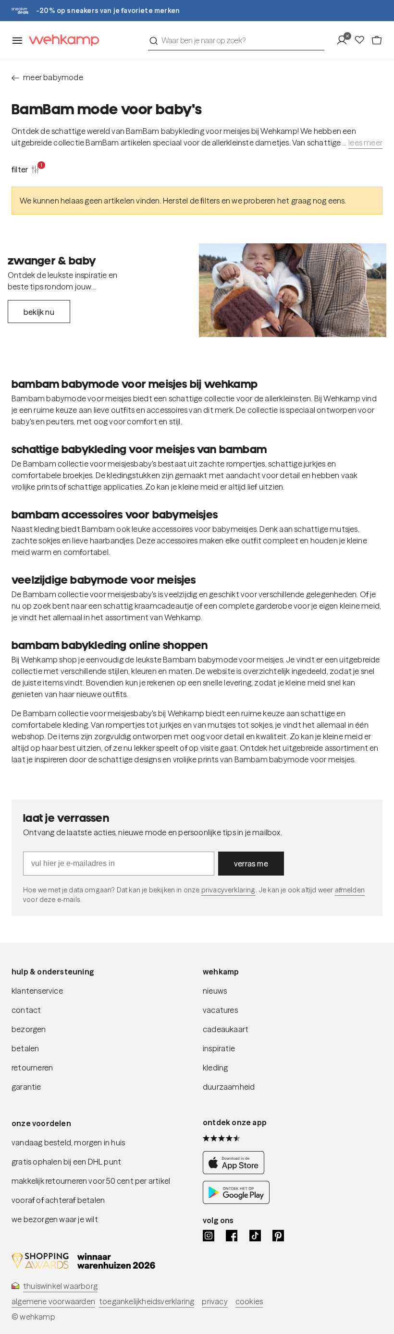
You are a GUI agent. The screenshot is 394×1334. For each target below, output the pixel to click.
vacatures (220, 1010)
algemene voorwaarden (53, 1301)
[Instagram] (208, 1235)
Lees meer (365, 142)
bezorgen (29, 1029)
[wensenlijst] (362, 40)
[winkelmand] (376, 40)
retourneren (32, 1067)
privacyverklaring (228, 890)
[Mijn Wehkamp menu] (345, 40)
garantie (26, 1087)
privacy (214, 1301)
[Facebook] (231, 1235)
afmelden (350, 890)
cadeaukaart (225, 1029)
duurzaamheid (229, 1087)
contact (26, 1010)
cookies (249, 1301)
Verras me (251, 863)
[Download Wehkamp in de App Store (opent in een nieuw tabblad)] (236, 1171)
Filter (25, 169)
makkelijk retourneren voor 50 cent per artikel (91, 1181)
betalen (25, 1048)
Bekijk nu (39, 312)
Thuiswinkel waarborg (60, 1286)
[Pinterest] (278, 1235)
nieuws (215, 991)
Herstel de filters (191, 200)
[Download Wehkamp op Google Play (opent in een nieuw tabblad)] (236, 1201)
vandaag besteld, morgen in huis (68, 1142)
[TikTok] (255, 1235)
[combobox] (236, 40)
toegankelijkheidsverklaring (146, 1301)
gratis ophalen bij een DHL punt (66, 1161)
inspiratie (219, 1048)
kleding (215, 1067)
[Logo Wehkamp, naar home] (61, 41)
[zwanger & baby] (292, 290)
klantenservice (37, 991)
